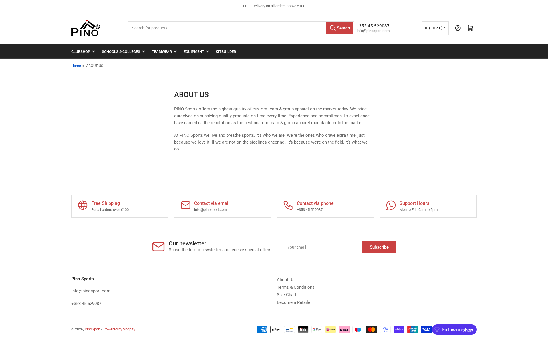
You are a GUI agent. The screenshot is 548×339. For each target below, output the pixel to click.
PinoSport (92, 329)
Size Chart (286, 294)
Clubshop (80, 51)
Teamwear (162, 51)
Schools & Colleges (121, 51)
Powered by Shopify (119, 329)
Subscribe (379, 247)
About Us (286, 279)
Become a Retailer (294, 302)
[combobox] (241, 28)
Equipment (194, 51)
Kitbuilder (226, 51)
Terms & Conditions (296, 287)
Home (76, 66)
